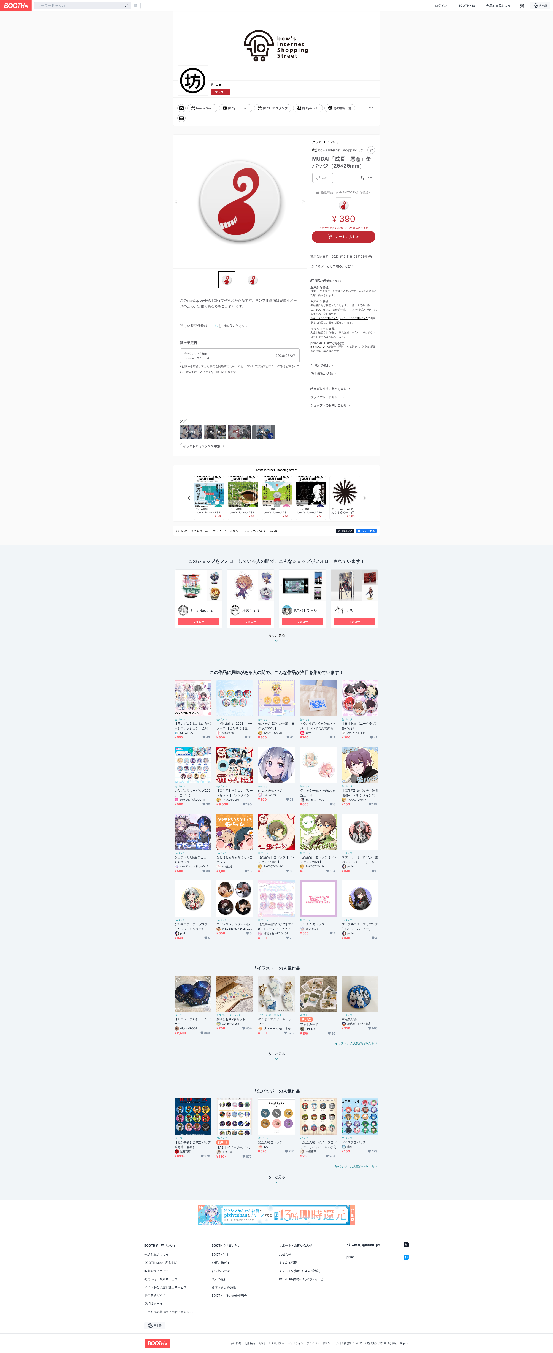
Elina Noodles (202, 610)
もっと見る (276, 635)
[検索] (126, 6)
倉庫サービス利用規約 (271, 1343)
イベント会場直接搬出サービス (165, 1287)
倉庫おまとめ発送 (224, 1287)
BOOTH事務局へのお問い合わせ (301, 1279)
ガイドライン (295, 1343)
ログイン (441, 5)
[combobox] (82, 5)
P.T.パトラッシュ (307, 610)
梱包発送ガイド (154, 1295)
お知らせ (285, 1254)
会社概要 (236, 1343)
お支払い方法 (324, 373)
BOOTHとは (466, 5)
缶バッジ (334, 142)
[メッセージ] (181, 118)
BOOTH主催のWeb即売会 (229, 1295)
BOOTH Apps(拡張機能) (161, 1262)
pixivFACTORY (319, 346)
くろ (349, 610)
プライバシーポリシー (325, 397)
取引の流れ (322, 365)
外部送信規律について (349, 1343)
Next (303, 201)
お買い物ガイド (222, 1262)
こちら (213, 325)
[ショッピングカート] (522, 5)
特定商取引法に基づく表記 (328, 389)
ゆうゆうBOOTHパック (354, 318)
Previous (176, 201)
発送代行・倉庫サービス (161, 1279)
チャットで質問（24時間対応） (300, 1271)
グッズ (316, 142)
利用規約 (250, 1343)
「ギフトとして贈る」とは (333, 266)
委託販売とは (153, 1303)
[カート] (371, 150)
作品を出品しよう (498, 5)
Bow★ (216, 84)
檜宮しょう (251, 610)
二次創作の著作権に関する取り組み (168, 1312)
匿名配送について (156, 1271)
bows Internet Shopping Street (276, 470)
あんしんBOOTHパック (324, 318)
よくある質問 (288, 1262)
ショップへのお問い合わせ (328, 405)
